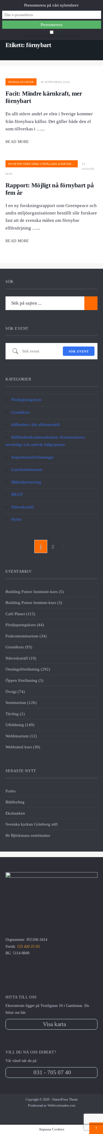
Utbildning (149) (19, 724)
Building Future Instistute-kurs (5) (34, 591)
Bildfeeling (14, 802)
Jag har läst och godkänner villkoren (51, 36)
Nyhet (16, 519)
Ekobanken (15, 813)
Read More (17, 142)
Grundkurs (20, 412)
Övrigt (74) (15, 691)
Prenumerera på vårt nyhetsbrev (51, 5)
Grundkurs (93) (18, 647)
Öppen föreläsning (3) (24, 680)
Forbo (10, 791)
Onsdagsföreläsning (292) (27, 669)
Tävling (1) (15, 713)
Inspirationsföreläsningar (32, 457)
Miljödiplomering (26, 482)
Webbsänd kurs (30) (22, 746)
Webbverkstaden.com (61, 1105)
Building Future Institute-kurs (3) (33, 602)
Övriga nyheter (21, 82)
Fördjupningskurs (26, 399)
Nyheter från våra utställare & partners (41, 163)
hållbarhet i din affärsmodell (35, 424)
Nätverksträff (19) (20, 658)
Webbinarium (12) (21, 736)
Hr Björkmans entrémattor (27, 835)
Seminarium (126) (21, 702)
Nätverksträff (22, 507)
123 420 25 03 (28, 946)
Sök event (79, 351)
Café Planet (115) (20, 613)
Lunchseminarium (26, 469)
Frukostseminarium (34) (26, 636)
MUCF (17, 494)
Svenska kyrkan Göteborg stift (31, 824)
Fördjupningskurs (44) (24, 624)
